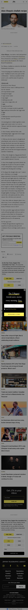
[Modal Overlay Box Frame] (14, 305)
